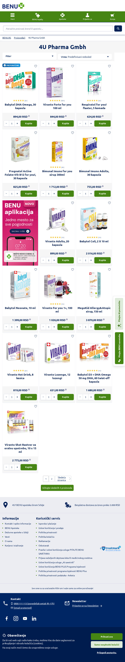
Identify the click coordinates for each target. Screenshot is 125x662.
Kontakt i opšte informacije (18, 523)
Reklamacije (44, 541)
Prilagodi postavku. (106, 652)
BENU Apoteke (12, 528)
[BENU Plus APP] (20, 232)
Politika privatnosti (48, 532)
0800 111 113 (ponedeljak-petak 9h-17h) (34, 603)
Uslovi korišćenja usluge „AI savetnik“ (56, 562)
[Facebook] (6, 618)
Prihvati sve (107, 636)
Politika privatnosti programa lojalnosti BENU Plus (63, 571)
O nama (8, 541)
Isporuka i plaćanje (47, 523)
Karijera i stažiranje (14, 545)
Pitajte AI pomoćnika (119, 311)
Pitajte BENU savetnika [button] (119, 346)
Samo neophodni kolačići (106, 644)
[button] (87, 16)
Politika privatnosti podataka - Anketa (57, 575)
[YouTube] (25, 618)
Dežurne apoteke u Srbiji (17, 532)
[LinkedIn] (34, 618)
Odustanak (44, 545)
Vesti (7, 536)
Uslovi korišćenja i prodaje (51, 528)
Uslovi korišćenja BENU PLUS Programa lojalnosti (62, 566)
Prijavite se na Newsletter (85, 605)
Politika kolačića (46, 536)
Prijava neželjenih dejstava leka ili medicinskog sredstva (65, 557)
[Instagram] (16, 618)
